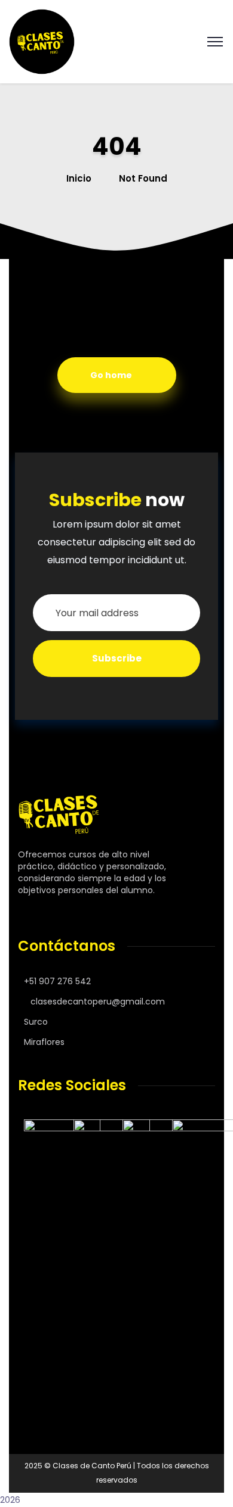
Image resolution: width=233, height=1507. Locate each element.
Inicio (78, 178)
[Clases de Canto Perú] (42, 41)
